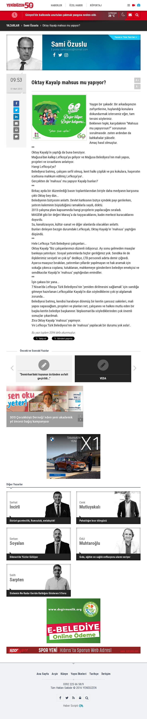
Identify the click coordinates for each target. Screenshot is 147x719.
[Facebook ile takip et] (60, 697)
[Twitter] (16, 110)
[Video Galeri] (134, 5)
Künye (64, 674)
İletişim (105, 674)
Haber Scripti (70, 705)
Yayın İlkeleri (78, 674)
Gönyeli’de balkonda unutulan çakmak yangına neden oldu (61, 15)
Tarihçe (94, 674)
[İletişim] (130, 14)
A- (137, 86)
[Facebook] (16, 103)
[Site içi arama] (137, 14)
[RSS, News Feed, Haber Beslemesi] (73, 697)
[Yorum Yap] (16, 137)
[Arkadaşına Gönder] (16, 123)
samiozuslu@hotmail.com (74, 49)
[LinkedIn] (16, 117)
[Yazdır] (16, 130)
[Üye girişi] (80, 697)
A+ (137, 80)
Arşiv (55, 674)
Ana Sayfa (43, 674)
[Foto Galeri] (139, 5)
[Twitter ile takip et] (67, 697)
